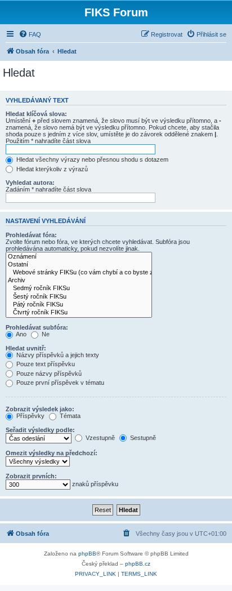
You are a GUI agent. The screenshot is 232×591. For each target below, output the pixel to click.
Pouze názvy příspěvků (48, 373)
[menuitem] (30, 34)
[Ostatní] (79, 265)
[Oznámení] (79, 257)
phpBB (87, 553)
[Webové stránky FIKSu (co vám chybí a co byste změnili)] (79, 273)
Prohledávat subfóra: (37, 327)
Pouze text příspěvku (45, 364)
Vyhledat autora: (30, 182)
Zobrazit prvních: (31, 476)
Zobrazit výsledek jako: (40, 409)
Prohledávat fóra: (31, 235)
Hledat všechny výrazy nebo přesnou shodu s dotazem (91, 159)
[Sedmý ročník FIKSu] (79, 288)
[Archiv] (79, 281)
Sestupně (142, 437)
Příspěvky (29, 415)
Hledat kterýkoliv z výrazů (51, 169)
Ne (45, 334)
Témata (69, 415)
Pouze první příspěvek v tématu (59, 382)
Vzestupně (99, 437)
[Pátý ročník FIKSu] (79, 305)
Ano (20, 334)
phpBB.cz (137, 564)
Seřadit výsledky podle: (40, 429)
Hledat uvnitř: (26, 348)
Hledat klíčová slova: (36, 113)
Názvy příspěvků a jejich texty (57, 355)
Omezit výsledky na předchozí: (51, 453)
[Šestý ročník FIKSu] (79, 297)
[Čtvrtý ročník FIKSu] (79, 313)
